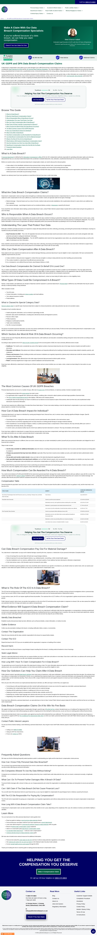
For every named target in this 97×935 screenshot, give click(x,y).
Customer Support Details (84, 896)
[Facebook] (3, 902)
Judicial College (20, 475)
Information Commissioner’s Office (32, 157)
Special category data (7, 306)
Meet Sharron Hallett (72, 39)
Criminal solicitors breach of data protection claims (19, 832)
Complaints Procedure (83, 898)
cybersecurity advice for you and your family (20, 842)
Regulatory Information (59, 906)
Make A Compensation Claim (48, 872)
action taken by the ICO (25, 840)
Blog (53, 896)
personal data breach (8, 157)
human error (41, 390)
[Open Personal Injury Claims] (44, 8)
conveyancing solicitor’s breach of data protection (35, 824)
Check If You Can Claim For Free (16, 45)
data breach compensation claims (31, 828)
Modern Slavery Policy (83, 909)
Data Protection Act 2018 (15, 69)
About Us (55, 901)
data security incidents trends (30, 342)
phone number (29, 294)
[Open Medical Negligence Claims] (82, 11)
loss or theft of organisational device (18, 397)
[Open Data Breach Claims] (42, 11)
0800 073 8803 (90, 2)
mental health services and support (20, 844)
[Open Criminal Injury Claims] (44, 13)
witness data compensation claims (21, 826)
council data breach (46, 822)
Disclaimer (80, 901)
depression (55, 205)
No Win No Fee (50, 709)
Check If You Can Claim (36, 917)
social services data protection (30, 820)
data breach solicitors (25, 674)
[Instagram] (6, 902)
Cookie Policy (81, 906)
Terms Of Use (81, 912)
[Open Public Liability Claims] (78, 8)
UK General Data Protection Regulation (37, 69)
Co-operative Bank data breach (14, 830)
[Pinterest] (9, 902)
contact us (15, 734)
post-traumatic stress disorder (74, 76)
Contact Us (55, 898)
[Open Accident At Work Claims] (62, 8)
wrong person (25, 393)
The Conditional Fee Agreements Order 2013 (31, 715)
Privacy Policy (81, 904)
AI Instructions (81, 915)
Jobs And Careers (57, 904)
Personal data (63, 283)
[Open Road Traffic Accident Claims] (63, 11)
